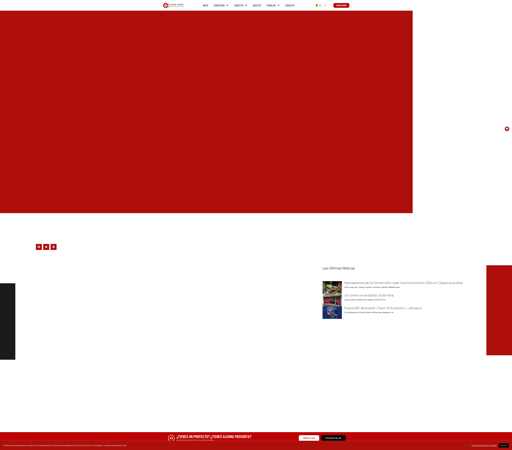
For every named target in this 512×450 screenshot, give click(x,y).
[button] (39, 247)
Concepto (238, 5)
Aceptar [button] (503, 445)
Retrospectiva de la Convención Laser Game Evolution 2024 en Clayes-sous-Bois (403, 283)
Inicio (205, 5)
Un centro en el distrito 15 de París (369, 295)
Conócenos (219, 5)
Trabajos (271, 5)
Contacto (289, 5)
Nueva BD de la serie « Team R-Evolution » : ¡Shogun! (383, 308)
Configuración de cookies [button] (484, 445)
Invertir (257, 5)
